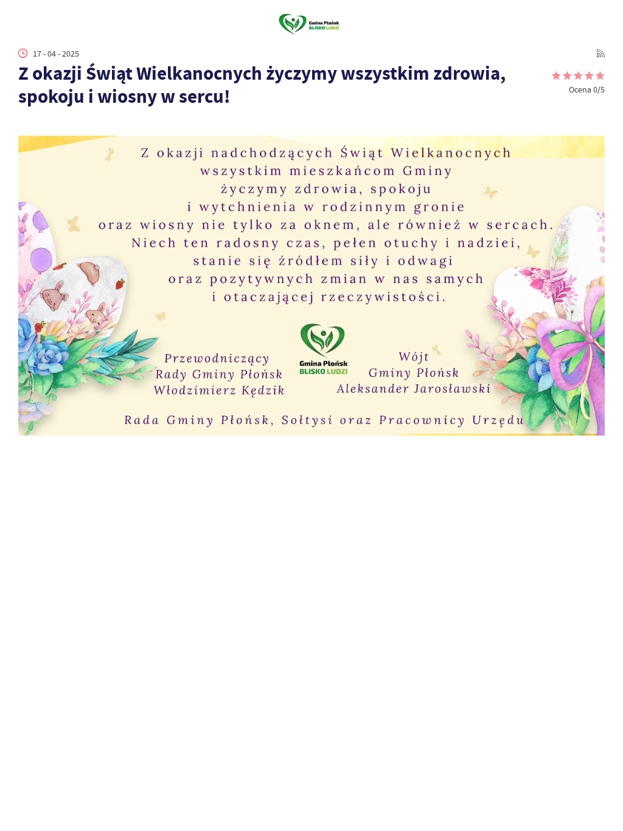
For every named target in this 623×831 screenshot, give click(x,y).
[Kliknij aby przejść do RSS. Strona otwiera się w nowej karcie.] (600, 53)
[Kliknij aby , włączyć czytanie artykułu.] (25, 123)
